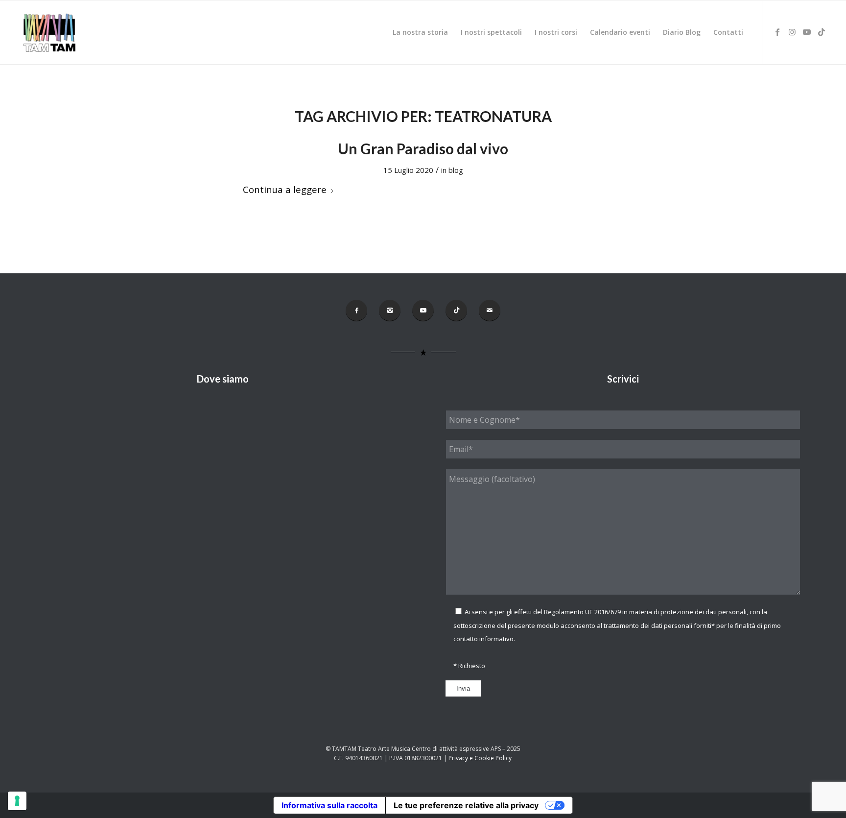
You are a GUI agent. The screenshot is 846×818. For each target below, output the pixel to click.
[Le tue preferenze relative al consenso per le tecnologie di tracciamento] (17, 801)
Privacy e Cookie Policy (480, 758)
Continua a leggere (285, 189)
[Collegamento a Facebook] (777, 31)
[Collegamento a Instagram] (792, 31)
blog (455, 170)
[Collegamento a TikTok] (821, 31)
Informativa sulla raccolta (329, 805)
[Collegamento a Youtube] (806, 31)
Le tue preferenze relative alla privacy (466, 805)
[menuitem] (420, 32)
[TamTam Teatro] (49, 32)
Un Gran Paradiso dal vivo (423, 148)
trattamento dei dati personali (648, 625)
